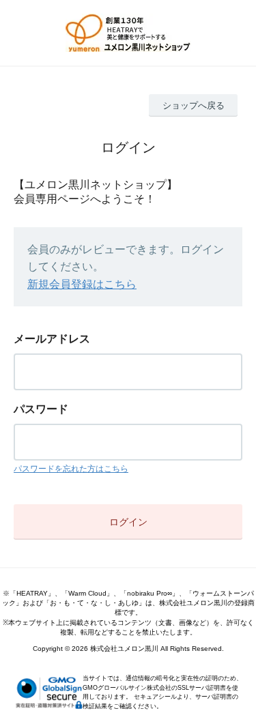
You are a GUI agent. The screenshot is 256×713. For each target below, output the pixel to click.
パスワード (41, 409)
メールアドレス (52, 339)
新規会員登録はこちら (82, 284)
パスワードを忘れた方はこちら (71, 469)
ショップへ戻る (193, 105)
